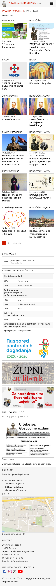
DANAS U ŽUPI (9, 253)
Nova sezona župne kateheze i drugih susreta (12, 197)
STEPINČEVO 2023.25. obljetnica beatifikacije (38, 122)
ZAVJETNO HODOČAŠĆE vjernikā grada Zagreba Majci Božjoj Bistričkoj (41, 48)
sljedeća (17, 243)
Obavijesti (18, 11)
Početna (6, 11)
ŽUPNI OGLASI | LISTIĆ (13, 412)
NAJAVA (5, 59)
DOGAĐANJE (8, 207)
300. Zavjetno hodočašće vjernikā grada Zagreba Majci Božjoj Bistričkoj (40, 160)
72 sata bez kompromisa (8, 45)
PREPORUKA (8, 20)
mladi (35, 11)
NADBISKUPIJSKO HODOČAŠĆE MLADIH (40, 196)
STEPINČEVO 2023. (11, 119)
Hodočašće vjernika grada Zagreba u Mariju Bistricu (39, 234)
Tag (28, 11)
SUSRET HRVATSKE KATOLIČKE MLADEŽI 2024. (12, 86)
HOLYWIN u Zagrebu (40, 83)
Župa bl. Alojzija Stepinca (25, 4)
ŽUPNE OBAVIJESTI (10, 95)
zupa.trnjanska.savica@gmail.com (18, 551)
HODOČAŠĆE (35, 20)
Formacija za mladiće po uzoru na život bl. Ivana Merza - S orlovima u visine (13, 160)
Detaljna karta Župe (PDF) (14, 533)
